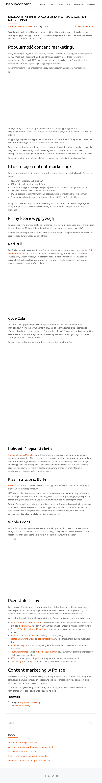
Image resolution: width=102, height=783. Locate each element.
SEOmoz (14, 658)
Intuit (13, 625)
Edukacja (78, 4)
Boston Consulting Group (23, 638)
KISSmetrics (13, 485)
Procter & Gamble (19, 629)
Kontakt (91, 4)
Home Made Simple (39, 629)
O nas (51, 4)
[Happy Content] (19, 4)
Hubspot (12, 455)
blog (22, 645)
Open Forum (36, 622)
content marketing (22, 705)
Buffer (23, 485)
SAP (12, 661)
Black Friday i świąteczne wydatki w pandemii (29, 756)
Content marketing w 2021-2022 (23, 742)
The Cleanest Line (31, 635)
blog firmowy (25, 625)
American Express (19, 622)
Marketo (29, 455)
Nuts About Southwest (46, 651)
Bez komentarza (85, 26)
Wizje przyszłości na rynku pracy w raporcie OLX (30, 747)
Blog (42, 4)
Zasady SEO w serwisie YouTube (23, 751)
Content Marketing (32, 702)
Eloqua (20, 455)
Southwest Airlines (19, 651)
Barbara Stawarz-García (21, 26)
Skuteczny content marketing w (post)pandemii (30, 760)
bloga (34, 658)
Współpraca (64, 4)
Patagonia (15, 635)
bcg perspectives (45, 638)
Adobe (14, 645)
